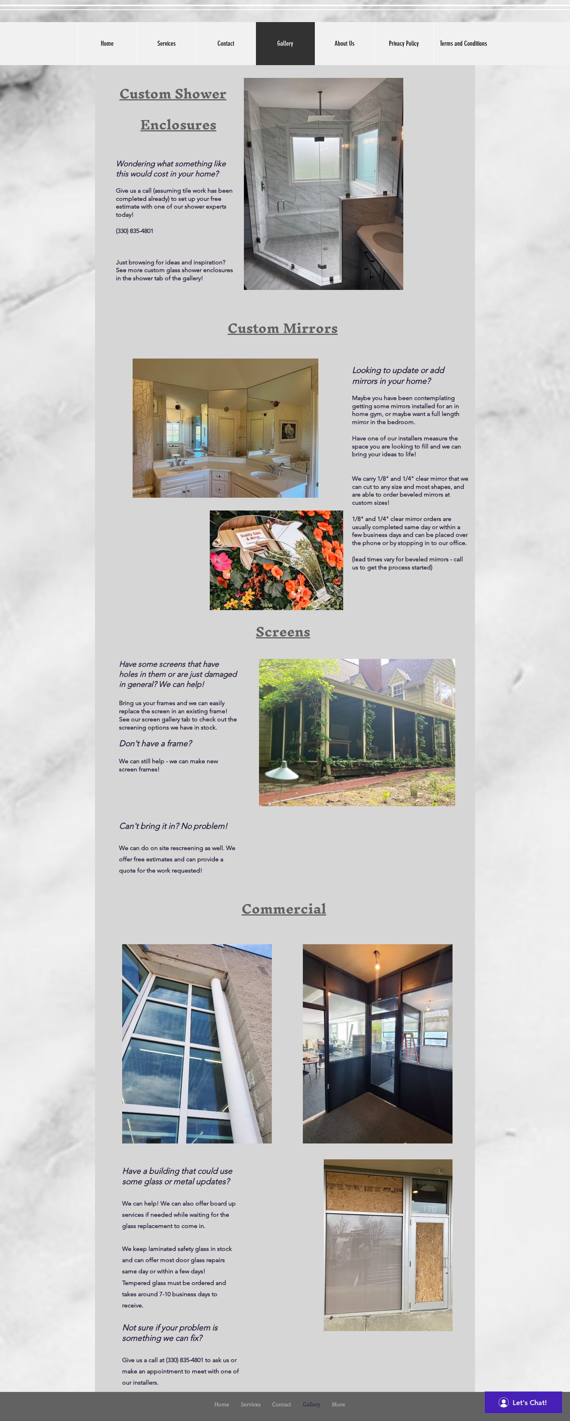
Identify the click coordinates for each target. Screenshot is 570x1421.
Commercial (284, 908)
